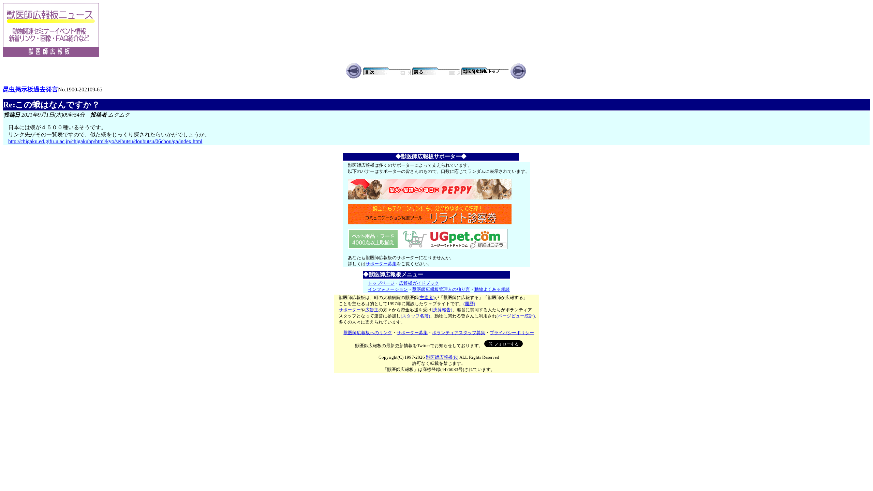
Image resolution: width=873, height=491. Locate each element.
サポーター (350, 309)
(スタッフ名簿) (415, 315)
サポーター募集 (381, 263)
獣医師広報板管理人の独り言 (441, 289)
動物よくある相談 (492, 289)
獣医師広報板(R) (442, 357)
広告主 (372, 309)
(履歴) (469, 303)
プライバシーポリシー (512, 332)
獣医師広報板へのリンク (367, 332)
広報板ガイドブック (419, 283)
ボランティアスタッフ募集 (458, 332)
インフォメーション (388, 289)
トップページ (381, 283)
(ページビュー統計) (516, 315)
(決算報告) (442, 309)
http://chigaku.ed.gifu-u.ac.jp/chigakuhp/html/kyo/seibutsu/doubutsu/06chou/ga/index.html (105, 141)
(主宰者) (426, 297)
